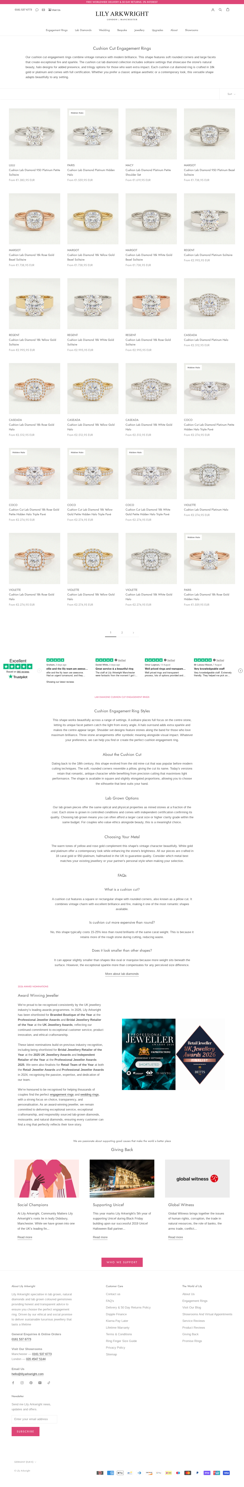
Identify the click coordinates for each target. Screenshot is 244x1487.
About (174, 30)
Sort (230, 94)
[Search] (220, 9)
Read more (25, 1237)
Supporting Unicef (108, 1205)
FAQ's (110, 1301)
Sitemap (111, 1354)
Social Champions (33, 1205)
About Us (188, 1294)
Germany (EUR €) (23, 1462)
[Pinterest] (31, 1382)
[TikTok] (48, 1382)
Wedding (104, 30)
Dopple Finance (116, 1314)
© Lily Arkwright (22, 1470)
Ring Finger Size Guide (121, 1341)
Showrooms (191, 30)
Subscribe (25, 1431)
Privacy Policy (115, 1347)
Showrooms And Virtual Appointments (207, 1314)
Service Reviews (193, 1321)
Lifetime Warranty (118, 1327)
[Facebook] (13, 1382)
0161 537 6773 (23, 9)
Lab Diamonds (83, 30)
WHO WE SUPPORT (122, 1262)
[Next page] (133, 632)
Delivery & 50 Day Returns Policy (128, 1307)
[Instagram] (22, 1382)
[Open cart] (227, 9)
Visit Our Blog (191, 1307)
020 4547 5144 (36, 1359)
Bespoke (122, 30)
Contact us (113, 1294)
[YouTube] (39, 1382)
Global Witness (181, 1205)
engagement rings (62, 1094)
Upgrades (157, 30)
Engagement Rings (57, 30)
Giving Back (190, 1334)
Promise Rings (192, 1341)
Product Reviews (193, 1327)
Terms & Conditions (119, 1334)
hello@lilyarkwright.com (28, 1374)
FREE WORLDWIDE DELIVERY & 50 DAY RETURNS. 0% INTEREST (122, 2)
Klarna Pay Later (117, 1321)
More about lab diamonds (122, 974)
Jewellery (140, 30)
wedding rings (89, 1094)
